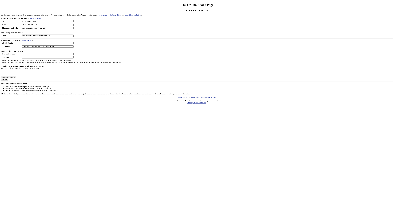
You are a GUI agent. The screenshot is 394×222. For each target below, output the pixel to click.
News (186, 97)
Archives (200, 97)
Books (180, 97)
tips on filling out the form (133, 15)
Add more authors (35, 18)
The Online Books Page (197, 4)
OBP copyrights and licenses (196, 103)
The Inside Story (210, 97)
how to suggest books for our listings (109, 15)
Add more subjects (26, 40)
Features (192, 97)
